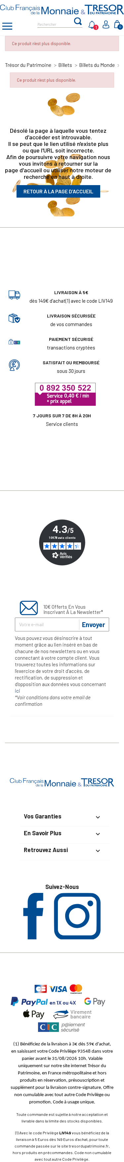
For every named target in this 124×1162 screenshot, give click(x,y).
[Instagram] (77, 937)
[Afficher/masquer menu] (7, 27)
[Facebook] (33, 937)
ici (17, 691)
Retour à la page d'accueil (58, 191)
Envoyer (93, 624)
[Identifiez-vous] (106, 26)
